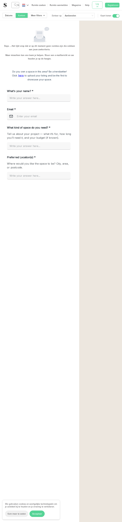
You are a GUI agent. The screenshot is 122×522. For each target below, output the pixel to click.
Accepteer (37, 513)
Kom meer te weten (17, 513)
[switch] (115, 16)
